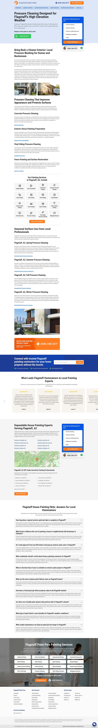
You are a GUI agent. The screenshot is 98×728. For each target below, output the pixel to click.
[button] (37, 459)
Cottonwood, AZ (67, 695)
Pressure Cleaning (52, 706)
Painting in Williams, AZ (43, 448)
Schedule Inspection (19, 155)
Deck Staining (34, 699)
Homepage (18, 7)
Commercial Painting (36, 695)
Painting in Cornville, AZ (43, 440)
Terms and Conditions (18, 703)
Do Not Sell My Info (45, 726)
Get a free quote (77, 3)
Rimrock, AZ (77, 697)
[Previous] (4, 400)
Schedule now (41, 680)
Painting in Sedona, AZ (20, 448)
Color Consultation (52, 693)
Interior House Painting (67, 7)
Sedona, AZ (66, 699)
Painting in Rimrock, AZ (43, 445)
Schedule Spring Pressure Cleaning (23, 256)
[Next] (93, 400)
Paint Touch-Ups (35, 706)
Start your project (37, 221)
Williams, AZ (77, 699)
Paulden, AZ (66, 697)
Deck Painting (34, 697)
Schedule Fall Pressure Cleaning (22, 288)
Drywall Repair (51, 699)
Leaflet (58, 466)
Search (79, 362)
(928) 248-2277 (24, 36)
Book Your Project (19, 171)
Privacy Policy (16, 701)
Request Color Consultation (21, 140)
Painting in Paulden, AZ (20, 445)
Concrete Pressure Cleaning (54, 695)
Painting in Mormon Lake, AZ (45, 443)
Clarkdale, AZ (66, 693)
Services (79, 7)
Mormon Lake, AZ (78, 695)
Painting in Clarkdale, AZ (20, 440)
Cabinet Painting (27, 7)
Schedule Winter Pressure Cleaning (23, 305)
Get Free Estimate (18, 125)
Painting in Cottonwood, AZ (21, 443)
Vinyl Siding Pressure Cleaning (38, 708)
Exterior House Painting (41, 7)
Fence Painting (51, 701)
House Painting (54, 7)
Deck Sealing (51, 697)
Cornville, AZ (77, 693)
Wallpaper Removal (52, 708)
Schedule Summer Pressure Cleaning (23, 271)
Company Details (17, 699)
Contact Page (16, 697)
